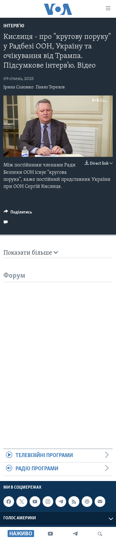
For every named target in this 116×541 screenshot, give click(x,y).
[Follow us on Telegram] (60, 501)
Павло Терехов (50, 87)
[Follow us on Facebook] (8, 501)
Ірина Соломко (18, 87)
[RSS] (73, 501)
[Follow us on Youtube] (35, 501)
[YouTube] (50, 534)
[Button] (18, 213)
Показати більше (28, 253)
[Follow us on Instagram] (48, 501)
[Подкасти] (87, 501)
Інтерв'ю (13, 26)
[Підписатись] (100, 501)
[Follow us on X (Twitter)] (21, 501)
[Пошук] (100, 534)
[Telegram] (75, 534)
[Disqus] (58, 352)
